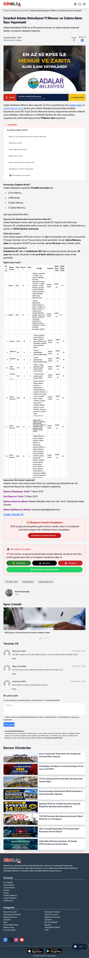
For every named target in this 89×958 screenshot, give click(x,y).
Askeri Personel (51, 914)
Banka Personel (10, 917)
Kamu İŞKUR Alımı (10, 925)
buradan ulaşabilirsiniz (54, 738)
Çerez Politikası (10, 898)
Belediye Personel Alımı (20, 11)
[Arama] (79, 4)
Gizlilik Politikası (10, 895)
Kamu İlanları (8, 885)
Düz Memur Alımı (11, 582)
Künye (6, 893)
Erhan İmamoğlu (22, 591)
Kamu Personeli (10, 912)
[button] (83, 618)
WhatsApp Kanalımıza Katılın (46, 569)
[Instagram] (16, 940)
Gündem (7, 920)
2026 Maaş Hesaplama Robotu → (44, 535)
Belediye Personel (52, 912)
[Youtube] (22, 940)
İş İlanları (48, 920)
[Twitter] (11, 940)
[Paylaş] (74, 40)
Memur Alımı (8, 927)
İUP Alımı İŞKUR (50, 922)
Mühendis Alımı (28, 582)
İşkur (5, 922)
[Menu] (84, 4)
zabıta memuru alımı (46, 582)
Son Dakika (8, 882)
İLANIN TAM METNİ (13, 514)
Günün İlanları (9, 888)
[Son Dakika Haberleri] (75, 4)
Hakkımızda (8, 900)
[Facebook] (5, 940)
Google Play (20, 563)
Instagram (72, 563)
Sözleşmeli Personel (12, 914)
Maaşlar (47, 925)
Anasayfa (6, 11)
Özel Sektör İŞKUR (52, 927)
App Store (46, 563)
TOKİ (46, 930)
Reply (14, 658)
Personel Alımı (9, 930)
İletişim (6, 890)
